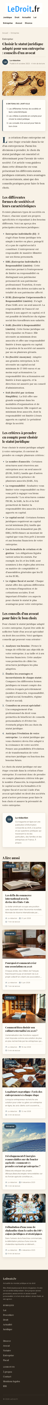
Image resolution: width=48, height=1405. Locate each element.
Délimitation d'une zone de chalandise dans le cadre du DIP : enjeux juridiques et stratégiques (24, 1230)
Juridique (7, 17)
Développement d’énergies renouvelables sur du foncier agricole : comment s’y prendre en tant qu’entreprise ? (22, 1161)
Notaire (7, 1350)
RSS (5, 1386)
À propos (7, 1371)
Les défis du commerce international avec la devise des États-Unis (18, 899)
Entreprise (8, 23)
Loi (35, 17)
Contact (7, 1376)
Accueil (5, 33)
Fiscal (6, 1360)
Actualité (26, 17)
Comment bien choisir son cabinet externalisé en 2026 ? (21, 1029)
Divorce (28, 23)
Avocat (18, 23)
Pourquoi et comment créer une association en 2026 (20, 964)
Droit (17, 17)
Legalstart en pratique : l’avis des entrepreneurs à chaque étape (23, 1093)
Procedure (8, 1315)
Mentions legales (11, 1381)
